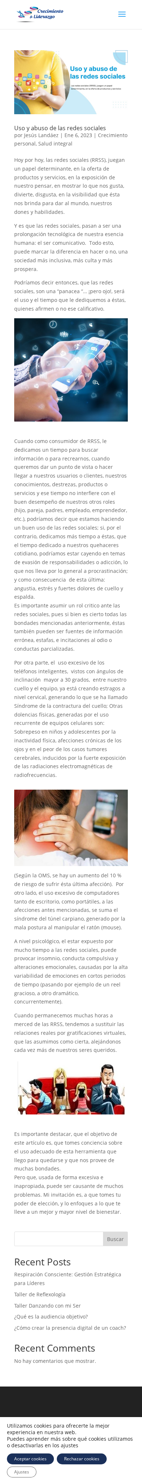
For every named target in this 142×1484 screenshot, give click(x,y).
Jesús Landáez (41, 135)
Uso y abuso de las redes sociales (60, 128)
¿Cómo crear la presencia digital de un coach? (70, 1327)
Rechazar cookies (81, 1459)
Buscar (115, 1239)
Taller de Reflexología (41, 1294)
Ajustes (21, 1472)
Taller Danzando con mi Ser (47, 1305)
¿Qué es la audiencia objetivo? (51, 1316)
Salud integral (55, 143)
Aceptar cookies (30, 1459)
